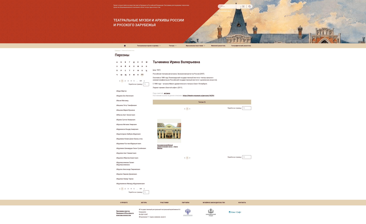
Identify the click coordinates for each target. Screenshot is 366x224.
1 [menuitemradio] (122, 81)
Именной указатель (218, 46)
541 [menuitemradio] (141, 81)
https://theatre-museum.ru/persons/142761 (198, 96)
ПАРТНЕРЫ (185, 202)
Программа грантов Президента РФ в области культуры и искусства (125, 213)
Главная (117, 50)
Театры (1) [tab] (201, 102)
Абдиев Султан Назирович (125, 120)
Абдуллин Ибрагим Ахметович (127, 158)
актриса (167, 93)
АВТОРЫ (144, 202)
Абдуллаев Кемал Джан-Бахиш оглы (129, 139)
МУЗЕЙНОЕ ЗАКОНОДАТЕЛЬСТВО (214, 202)
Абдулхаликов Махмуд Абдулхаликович (130, 184)
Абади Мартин (121, 91)
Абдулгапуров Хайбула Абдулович (128, 134)
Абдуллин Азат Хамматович (126, 153)
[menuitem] (144, 80)
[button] (148, 45)
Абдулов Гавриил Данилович (126, 174)
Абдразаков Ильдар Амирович (127, 129)
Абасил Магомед (122, 100)
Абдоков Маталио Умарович (126, 124)
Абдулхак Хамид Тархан (124, 179)
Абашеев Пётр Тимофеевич (126, 105)
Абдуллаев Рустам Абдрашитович (128, 143)
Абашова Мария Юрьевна (125, 110)
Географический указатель (241, 46)
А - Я (251, 11)
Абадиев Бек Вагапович (125, 96)
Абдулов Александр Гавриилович (128, 169)
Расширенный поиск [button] (224, 11)
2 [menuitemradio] (125, 81)
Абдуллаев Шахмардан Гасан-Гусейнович (131, 148)
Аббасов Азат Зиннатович (125, 115)
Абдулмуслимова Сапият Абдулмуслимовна (125, 164)
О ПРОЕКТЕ (124, 202)
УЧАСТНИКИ (164, 202)
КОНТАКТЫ (242, 202)
